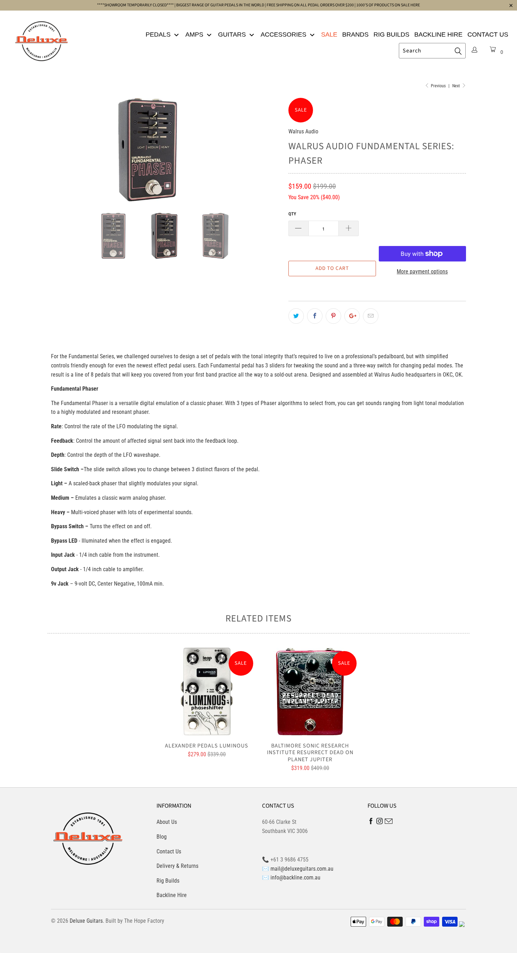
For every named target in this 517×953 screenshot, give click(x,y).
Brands (355, 34)
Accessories (284, 34)
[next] (269, 149)
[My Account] (474, 50)
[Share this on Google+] (352, 316)
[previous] (63, 149)
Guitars (233, 34)
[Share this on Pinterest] (333, 316)
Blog (162, 836)
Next (456, 85)
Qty (292, 213)
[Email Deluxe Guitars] (388, 822)
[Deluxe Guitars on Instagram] (380, 822)
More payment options (422, 271)
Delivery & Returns (177, 866)
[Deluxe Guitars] (41, 39)
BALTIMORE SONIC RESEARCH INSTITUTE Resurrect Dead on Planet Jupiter (310, 692)
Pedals (159, 34)
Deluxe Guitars (86, 920)
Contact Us (487, 34)
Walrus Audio (303, 131)
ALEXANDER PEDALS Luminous (207, 692)
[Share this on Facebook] (315, 316)
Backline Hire (438, 34)
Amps (195, 34)
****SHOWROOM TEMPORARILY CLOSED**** (135, 5)
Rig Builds (391, 34)
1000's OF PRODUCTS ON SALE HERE (388, 5)
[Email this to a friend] (370, 316)
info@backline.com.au (295, 877)
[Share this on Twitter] (296, 316)
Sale (329, 34)
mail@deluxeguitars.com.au (301, 868)
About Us (167, 822)
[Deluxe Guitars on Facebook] (371, 822)
